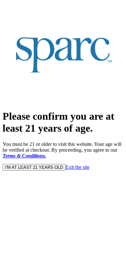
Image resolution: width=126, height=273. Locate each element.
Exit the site (77, 167)
